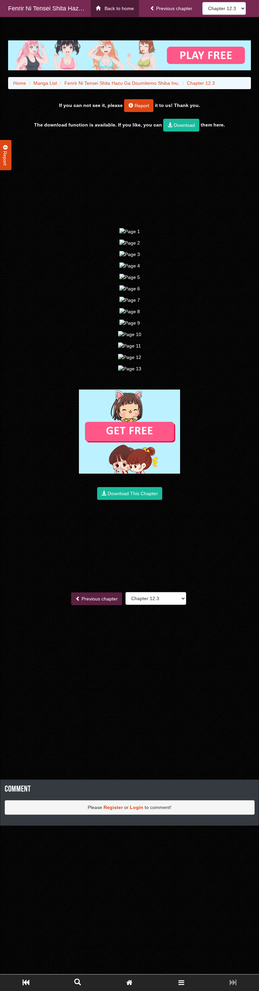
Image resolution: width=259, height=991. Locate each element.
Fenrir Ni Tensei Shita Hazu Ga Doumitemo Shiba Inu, (49, 8)
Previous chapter (173, 8)
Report (141, 105)
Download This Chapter (132, 493)
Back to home (117, 8)
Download (183, 125)
